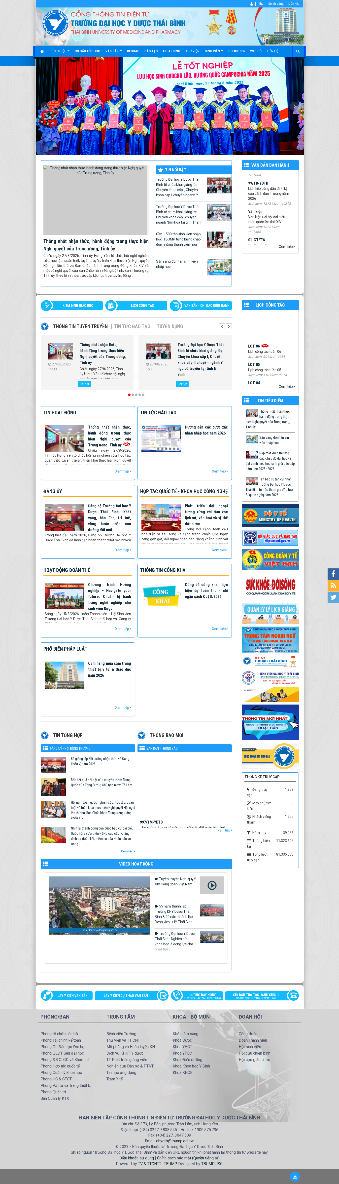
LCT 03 (254, 354)
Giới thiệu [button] (58, 51)
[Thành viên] (252, 3)
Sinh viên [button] (213, 51)
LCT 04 (254, 336)
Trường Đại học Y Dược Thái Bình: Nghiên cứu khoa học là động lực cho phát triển (175, 941)
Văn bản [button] (112, 51)
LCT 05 (254, 317)
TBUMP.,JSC (212, 1163)
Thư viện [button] (192, 51)
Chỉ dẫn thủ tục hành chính (256, 996)
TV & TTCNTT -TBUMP (157, 1163)
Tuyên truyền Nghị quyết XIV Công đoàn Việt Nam (176, 881)
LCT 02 (254, 372)
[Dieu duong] (270, 722)
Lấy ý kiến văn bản (73, 996)
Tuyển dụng (170, 326)
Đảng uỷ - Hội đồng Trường (70, 748)
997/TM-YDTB (151, 775)
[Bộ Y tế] (270, 515)
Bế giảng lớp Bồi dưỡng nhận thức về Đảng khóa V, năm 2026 (100, 761)
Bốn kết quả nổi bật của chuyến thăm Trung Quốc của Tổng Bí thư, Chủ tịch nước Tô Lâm (101, 782)
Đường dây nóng (202, 996)
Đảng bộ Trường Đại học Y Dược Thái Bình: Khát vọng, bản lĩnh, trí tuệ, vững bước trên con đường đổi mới (109, 518)
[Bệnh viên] (270, 678)
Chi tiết (84, 384)
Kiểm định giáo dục (78, 306)
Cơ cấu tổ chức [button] (87, 51)
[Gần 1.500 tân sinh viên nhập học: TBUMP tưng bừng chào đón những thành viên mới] (158, 352)
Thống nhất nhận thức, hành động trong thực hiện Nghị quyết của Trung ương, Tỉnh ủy (268, 419)
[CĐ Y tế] (270, 559)
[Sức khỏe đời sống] (270, 586)
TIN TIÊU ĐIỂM (270, 400)
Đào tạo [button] (151, 51)
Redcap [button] (133, 51)
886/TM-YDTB (151, 800)
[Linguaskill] (270, 694)
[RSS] (261, 3)
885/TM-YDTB (151, 825)
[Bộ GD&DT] (270, 538)
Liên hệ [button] (272, 51)
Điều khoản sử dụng (136, 1158)
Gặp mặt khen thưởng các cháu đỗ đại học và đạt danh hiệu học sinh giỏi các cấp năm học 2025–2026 (270, 461)
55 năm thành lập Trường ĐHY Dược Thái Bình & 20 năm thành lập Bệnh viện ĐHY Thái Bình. (174, 914)
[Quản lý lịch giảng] (270, 613)
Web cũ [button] (256, 51)
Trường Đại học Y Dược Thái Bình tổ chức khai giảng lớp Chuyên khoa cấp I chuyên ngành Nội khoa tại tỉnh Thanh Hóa (179, 215)
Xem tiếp (286, 247)
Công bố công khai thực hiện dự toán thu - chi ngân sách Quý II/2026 (206, 590)
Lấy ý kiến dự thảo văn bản (126, 996)
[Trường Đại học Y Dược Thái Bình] (55, 23)
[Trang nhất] (43, 51)
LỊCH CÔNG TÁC (142, 306)
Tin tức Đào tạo (132, 326)
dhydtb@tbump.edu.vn (175, 1141)
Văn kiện (255, 182)
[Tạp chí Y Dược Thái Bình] (270, 662)
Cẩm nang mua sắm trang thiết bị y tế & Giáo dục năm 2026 (109, 669)
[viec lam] (270, 756)
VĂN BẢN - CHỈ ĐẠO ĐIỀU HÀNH (207, 306)
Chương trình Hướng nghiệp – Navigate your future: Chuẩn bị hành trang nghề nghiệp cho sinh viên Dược (109, 596)
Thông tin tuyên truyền (80, 326)
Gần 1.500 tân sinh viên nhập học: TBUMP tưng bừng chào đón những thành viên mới (178, 239)
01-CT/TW (256, 210)
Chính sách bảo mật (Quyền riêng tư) (188, 1158)
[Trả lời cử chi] (270, 639)
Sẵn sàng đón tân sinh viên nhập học (177, 264)
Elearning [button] (171, 51)
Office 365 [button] (236, 51)
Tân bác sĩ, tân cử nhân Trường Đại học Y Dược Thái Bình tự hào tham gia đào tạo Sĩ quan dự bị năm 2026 (269, 487)
